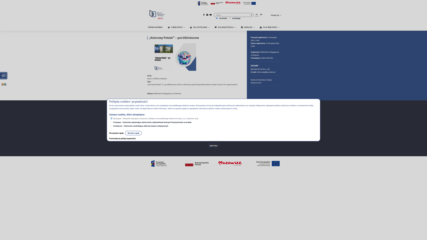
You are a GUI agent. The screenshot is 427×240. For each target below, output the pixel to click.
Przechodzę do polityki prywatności (122, 138)
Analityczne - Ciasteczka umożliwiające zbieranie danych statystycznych (140, 126)
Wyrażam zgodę (133, 133)
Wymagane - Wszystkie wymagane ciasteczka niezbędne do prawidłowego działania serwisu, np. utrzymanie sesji (155, 118)
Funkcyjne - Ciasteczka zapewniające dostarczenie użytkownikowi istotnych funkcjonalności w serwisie (152, 122)
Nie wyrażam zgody (116, 133)
